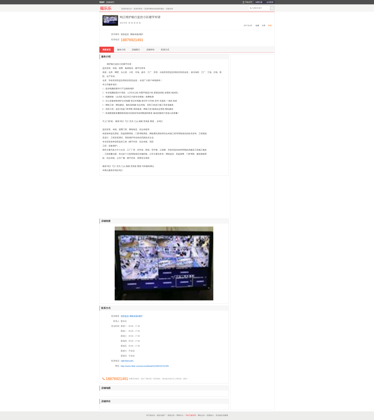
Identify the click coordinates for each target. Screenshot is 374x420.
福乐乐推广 (161, 415)
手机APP (248, 2)
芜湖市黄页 (138, 9)
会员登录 (269, 2)
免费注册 (258, 2)
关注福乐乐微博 (222, 415)
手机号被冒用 (190, 415)
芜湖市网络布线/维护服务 (154, 9)
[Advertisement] (164, 198)
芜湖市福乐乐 (126, 9)
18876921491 (132, 40)
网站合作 (201, 415)
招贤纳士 (210, 415)
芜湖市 (102, 2)
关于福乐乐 (150, 415)
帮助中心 (179, 415)
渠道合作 (171, 415)
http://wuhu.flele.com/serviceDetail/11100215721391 (145, 366)
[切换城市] (110, 2)
